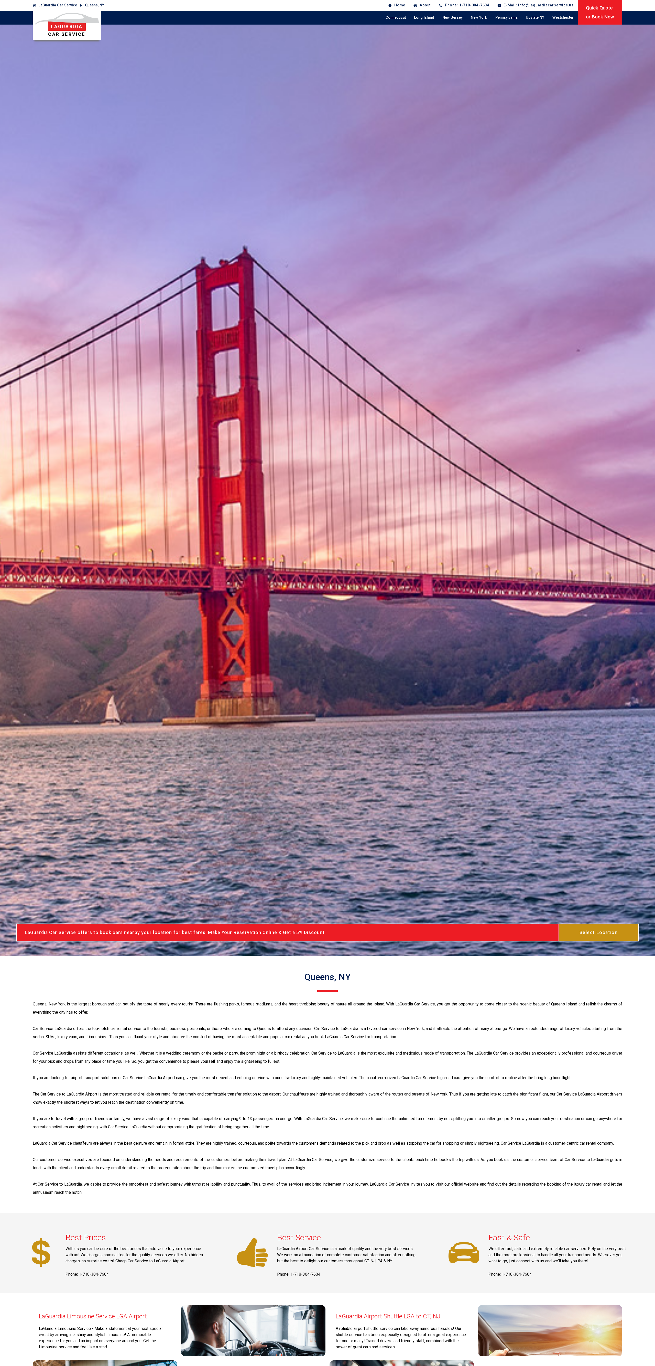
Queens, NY (94, 5)
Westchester (563, 17)
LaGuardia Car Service (57, 5)
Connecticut (396, 17)
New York (479, 17)
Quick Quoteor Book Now (600, 12)
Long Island (424, 17)
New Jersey (452, 17)
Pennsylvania (506, 17)
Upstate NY (535, 17)
